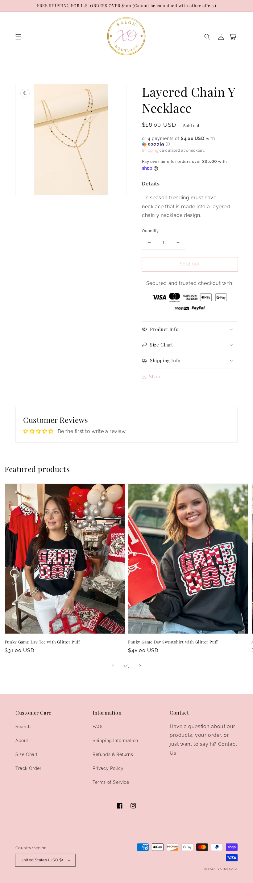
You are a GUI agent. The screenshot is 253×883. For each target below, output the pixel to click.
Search (23, 726)
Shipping (150, 150)
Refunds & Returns (113, 754)
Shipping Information (115, 740)
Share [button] (155, 376)
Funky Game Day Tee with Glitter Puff (42, 641)
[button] (18, 37)
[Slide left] (113, 666)
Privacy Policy (108, 768)
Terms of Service (111, 782)
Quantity (150, 230)
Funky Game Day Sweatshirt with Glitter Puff (173, 641)
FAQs (98, 726)
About (21, 740)
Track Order (28, 768)
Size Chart (26, 754)
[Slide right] (140, 666)
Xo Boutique (228, 869)
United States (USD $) (41, 860)
